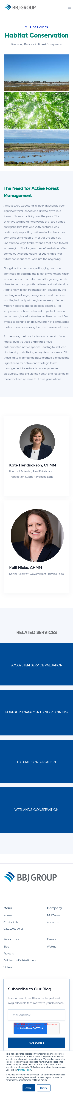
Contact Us (11, 922)
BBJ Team (53, 915)
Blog (6, 946)
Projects (9, 953)
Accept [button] (29, 1087)
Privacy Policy (24, 1069)
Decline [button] (43, 1087)
